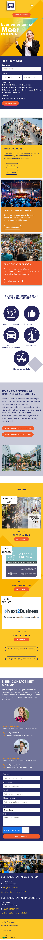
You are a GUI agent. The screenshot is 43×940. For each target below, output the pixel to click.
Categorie (6, 82)
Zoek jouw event (10, 103)
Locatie (5, 96)
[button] (31, 5)
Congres (27, 85)
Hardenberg (20, 98)
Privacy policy (6, 930)
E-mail (5, 790)
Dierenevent (9, 87)
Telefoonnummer (9, 798)
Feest (19, 90)
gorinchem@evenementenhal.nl (13, 892)
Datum (4, 73)
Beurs (6, 85)
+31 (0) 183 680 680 (10, 888)
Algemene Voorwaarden (9, 925)
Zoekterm (6, 65)
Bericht (5, 814)
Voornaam (7, 774)
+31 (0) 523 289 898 (11, 909)
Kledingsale (28, 90)
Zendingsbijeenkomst (12, 92)
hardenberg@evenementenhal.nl (14, 913)
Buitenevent (16, 85)
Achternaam (7, 782)
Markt (38, 90)
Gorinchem (8, 98)
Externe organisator (24, 87)
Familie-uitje (9, 90)
